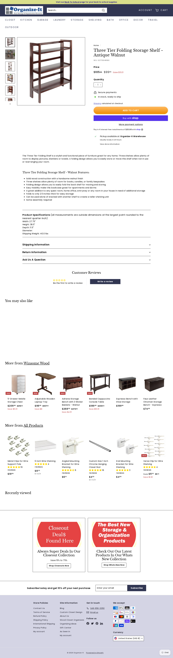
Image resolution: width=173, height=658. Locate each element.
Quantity (99, 79)
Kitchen (26, 19)
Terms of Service (41, 612)
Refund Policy (39, 616)
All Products (33, 426)
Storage (77, 19)
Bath (110, 19)
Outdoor (12, 27)
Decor (138, 19)
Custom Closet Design (71, 612)
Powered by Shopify (94, 653)
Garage (42, 19)
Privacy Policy (39, 627)
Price (96, 67)
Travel (153, 19)
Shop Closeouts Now (59, 565)
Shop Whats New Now (114, 565)
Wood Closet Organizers (72, 620)
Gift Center (65, 627)
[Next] (10, 103)
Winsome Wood (37, 363)
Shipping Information (36, 244)
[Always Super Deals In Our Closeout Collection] (59, 534)
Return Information (34, 252)
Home (96, 45)
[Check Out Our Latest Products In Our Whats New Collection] (114, 534)
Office (124, 19)
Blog (62, 608)
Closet (10, 19)
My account (39, 631)
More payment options (131, 124)
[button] (14, 467)
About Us (64, 616)
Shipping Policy (40, 620)
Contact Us (39, 608)
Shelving (95, 19)
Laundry (60, 19)
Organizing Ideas (68, 623)
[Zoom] (51, 71)
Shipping (97, 103)
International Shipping (44, 623)
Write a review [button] (105, 281)
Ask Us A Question (34, 259)
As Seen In (65, 631)
